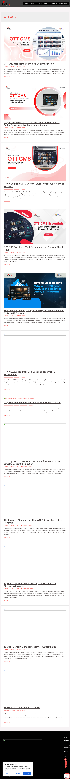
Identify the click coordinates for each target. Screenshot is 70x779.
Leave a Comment (8, 66)
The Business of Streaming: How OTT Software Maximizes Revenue (33, 521)
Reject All (18, 773)
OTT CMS (16, 66)
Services (40, 3)
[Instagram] (66, 764)
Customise (8, 773)
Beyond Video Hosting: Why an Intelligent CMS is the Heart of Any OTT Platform (34, 312)
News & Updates (63, 3)
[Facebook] (65, 759)
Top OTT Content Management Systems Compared (30, 646)
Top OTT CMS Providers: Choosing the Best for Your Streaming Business (30, 585)
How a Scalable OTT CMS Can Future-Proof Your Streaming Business (34, 185)
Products (32, 3)
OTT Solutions (23, 588)
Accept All (26, 773)
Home (26, 3)
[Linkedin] (66, 766)
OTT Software (23, 405)
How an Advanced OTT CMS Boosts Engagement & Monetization (29, 373)
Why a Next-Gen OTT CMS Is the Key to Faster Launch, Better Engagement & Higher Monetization (31, 124)
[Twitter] (66, 762)
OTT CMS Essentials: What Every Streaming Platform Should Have (34, 248)
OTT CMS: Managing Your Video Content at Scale (29, 63)
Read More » (7, 76)
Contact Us (54, 3)
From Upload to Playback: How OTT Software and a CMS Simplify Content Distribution (32, 462)
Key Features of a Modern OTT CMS (22, 707)
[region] (18, 769)
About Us (46, 3)
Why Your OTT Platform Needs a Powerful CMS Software (32, 402)
